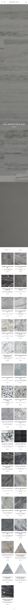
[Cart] (26, 2)
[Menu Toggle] (2, 2)
